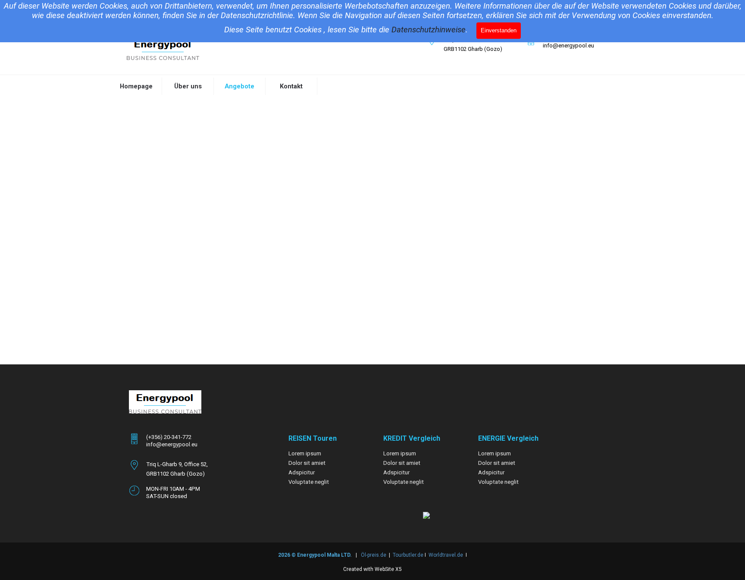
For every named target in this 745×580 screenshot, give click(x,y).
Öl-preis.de (373, 555)
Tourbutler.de (409, 555)
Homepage (136, 86)
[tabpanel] (469, 43)
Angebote (239, 86)
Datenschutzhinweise (428, 29)
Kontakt (291, 86)
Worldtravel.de (446, 555)
